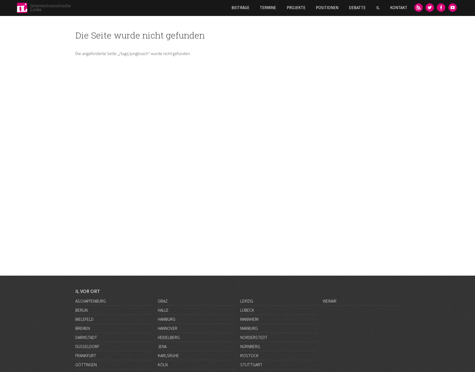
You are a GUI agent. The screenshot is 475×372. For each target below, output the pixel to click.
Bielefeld (84, 319)
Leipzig (246, 301)
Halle (163, 310)
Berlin (81, 310)
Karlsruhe (168, 355)
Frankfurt (85, 355)
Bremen (82, 328)
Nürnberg (250, 346)
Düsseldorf (87, 346)
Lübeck (247, 310)
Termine (268, 8)
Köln (163, 364)
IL (378, 8)
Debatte (357, 8)
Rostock (249, 355)
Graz (163, 301)
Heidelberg (169, 337)
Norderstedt (253, 337)
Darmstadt (86, 337)
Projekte (296, 8)
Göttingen (86, 364)
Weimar (329, 301)
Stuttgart (251, 364)
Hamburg (166, 319)
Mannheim (249, 319)
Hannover (167, 328)
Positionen (327, 8)
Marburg (249, 328)
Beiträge (240, 8)
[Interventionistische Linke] (22, 9)
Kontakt (398, 8)
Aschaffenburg (90, 301)
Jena (162, 346)
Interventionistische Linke (50, 7)
